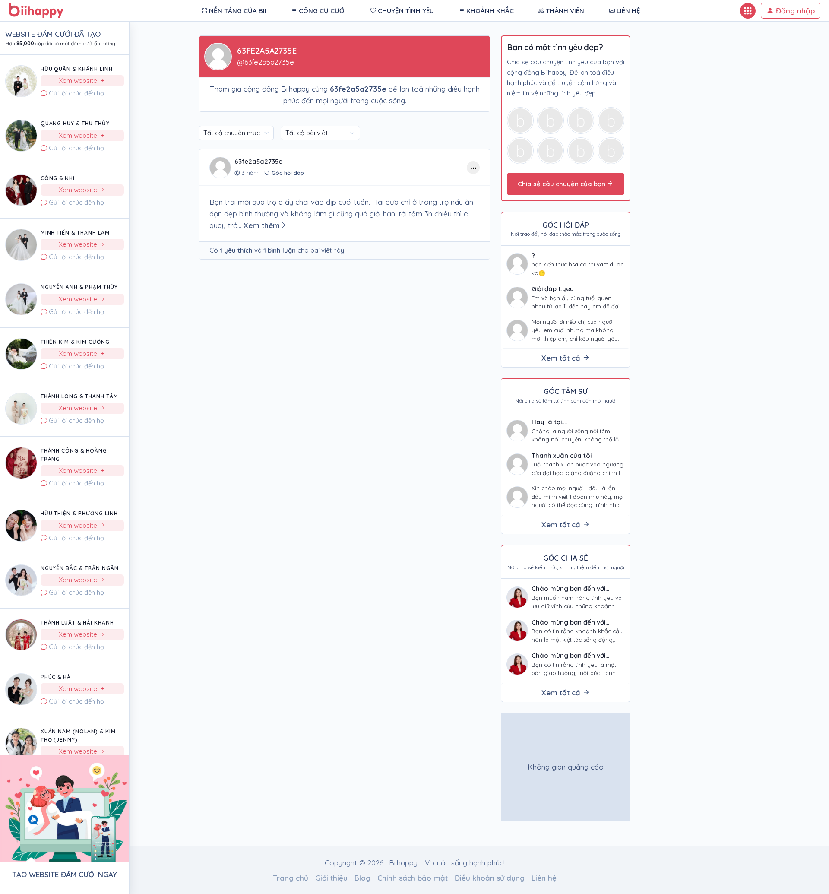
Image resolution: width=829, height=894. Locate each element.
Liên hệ (544, 877)
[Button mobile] (748, 11)
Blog (362, 877)
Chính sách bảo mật (412, 877)
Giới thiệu (331, 877)
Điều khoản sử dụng (490, 877)
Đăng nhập (794, 10)
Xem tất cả (561, 357)
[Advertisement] (566, 767)
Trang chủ (290, 877)
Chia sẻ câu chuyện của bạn (562, 184)
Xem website (79, 80)
